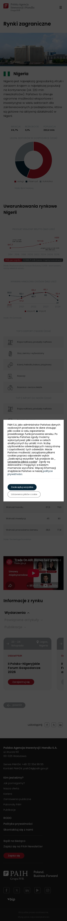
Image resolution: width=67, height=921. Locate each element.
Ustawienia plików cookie (22, 461)
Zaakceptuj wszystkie (22, 487)
